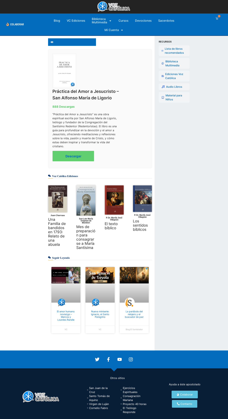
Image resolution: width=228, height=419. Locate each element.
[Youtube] (119, 359)
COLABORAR (17, 24)
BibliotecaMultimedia (99, 20)
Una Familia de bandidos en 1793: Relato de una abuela (57, 232)
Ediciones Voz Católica (174, 76)
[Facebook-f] (108, 359)
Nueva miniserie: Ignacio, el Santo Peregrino (100, 314)
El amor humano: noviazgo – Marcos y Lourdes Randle (66, 315)
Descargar (73, 156)
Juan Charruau (58, 215)
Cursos (123, 20)
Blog (57, 20)
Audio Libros (174, 86)
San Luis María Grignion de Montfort (86, 221)
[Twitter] (97, 359)
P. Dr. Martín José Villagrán (114, 219)
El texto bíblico (111, 225)
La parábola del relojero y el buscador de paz (134, 314)
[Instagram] (131, 359)
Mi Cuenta (111, 30)
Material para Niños (174, 97)
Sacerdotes (166, 20)
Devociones (143, 20)
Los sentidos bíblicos (140, 225)
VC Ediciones (76, 20)
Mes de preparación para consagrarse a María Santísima (85, 237)
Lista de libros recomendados (174, 50)
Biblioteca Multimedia (172, 63)
